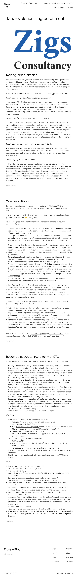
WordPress (69, 573)
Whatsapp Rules (17, 201)
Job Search (45, 3)
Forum (37, 3)
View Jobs (69, 7)
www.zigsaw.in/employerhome (27, 426)
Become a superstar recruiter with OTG (32, 356)
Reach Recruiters (58, 3)
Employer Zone (27, 3)
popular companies (38, 333)
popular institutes (56, 333)
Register (70, 3)
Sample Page (59, 7)
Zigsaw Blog (7, 5)
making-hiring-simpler (21, 75)
